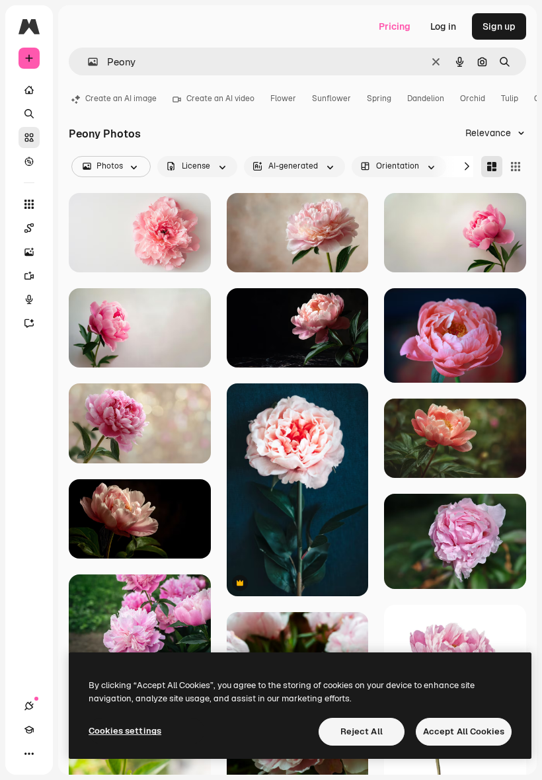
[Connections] (29, 706)
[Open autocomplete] (87, 62)
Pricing (394, 26)
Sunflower (331, 98)
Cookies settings (125, 730)
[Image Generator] (29, 251)
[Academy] (29, 729)
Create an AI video (220, 98)
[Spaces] (29, 228)
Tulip (509, 98)
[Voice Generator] (29, 299)
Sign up (499, 26)
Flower (283, 98)
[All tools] (29, 204)
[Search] (29, 113)
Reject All (361, 731)
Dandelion (425, 98)
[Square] (515, 166)
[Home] (29, 89)
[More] (29, 753)
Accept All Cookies (463, 731)
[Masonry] (491, 166)
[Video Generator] (29, 275)
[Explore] (29, 161)
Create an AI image (121, 98)
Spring (379, 98)
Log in (443, 26)
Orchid (472, 98)
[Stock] (29, 137)
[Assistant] (29, 323)
